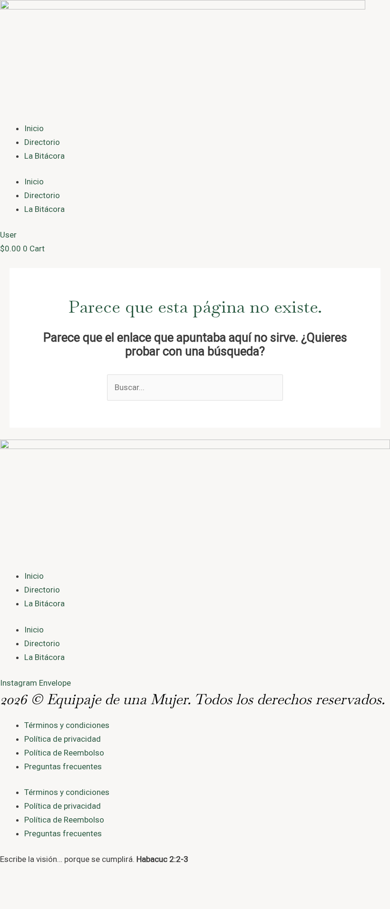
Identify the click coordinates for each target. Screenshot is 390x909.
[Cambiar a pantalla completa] (30, 890)
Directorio (42, 142)
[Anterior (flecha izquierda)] (9, 904)
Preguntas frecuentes (63, 766)
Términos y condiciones (66, 725)
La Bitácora (44, 156)
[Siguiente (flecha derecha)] (30, 904)
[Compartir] (51, 890)
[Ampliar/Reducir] (9, 890)
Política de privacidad (62, 739)
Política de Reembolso (64, 752)
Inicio (34, 128)
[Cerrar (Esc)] (72, 890)
